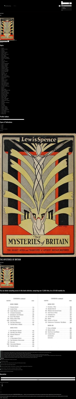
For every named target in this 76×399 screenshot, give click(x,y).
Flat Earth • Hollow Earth (5, 71)
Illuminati (3, 78)
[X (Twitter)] (1, 17)
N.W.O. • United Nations (4, 91)
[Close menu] (62, 1)
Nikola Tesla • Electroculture (5, 93)
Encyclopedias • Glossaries (5, 67)
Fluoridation (3, 72)
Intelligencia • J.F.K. (4, 80)
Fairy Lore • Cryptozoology (5, 69)
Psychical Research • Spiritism (5, 100)
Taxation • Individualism (5, 108)
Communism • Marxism (4, 61)
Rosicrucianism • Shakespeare (5, 102)
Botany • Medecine (4, 56)
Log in (62, 10)
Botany (2, 126)
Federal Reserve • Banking (5, 70)
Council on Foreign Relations (5, 63)
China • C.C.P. (3, 60)
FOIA (2, 127)
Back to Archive (6, 293)
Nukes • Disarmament (4, 96)
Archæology (3, 51)
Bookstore (3, 382)
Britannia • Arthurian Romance (6, 58)
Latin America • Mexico (4, 85)
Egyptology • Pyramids (4, 66)
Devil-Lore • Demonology (5, 64)
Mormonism (3, 87)
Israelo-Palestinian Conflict (5, 82)
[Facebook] (0, 17)
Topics (62, 4)
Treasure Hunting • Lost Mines (5, 111)
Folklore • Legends (4, 74)
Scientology (3, 104)
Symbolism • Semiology (5, 107)
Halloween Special (4, 77)
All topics (3, 48)
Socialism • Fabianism (4, 106)
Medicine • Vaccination (4, 128)
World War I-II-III (4, 113)
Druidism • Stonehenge (5, 65)
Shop (50, 352)
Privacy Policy (6, 382)
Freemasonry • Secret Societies (6, 76)
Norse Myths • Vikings (4, 94)
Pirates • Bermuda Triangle (5, 98)
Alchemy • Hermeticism (5, 49)
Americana (3, 50)
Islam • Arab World (4, 81)
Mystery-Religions (4, 89)
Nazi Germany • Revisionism (5, 92)
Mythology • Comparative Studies (6, 90)
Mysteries (3, 88)
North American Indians (5, 95)
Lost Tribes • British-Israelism (5, 86)
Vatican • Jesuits (4, 112)
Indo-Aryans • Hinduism (5, 79)
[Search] (70, 3)
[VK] (2, 17)
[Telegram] (3, 17)
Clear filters (1, 42)
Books (2, 125)
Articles (3, 124)
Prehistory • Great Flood (5, 99)
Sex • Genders (3, 105)
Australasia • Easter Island (5, 54)
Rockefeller (3, 101)
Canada (3, 59)
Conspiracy (3, 62)
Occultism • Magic (4, 97)
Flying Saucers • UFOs (4, 73)
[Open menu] (59, 6)
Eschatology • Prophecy (5, 68)
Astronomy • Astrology (4, 52)
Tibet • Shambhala (4, 110)
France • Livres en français (5, 75)
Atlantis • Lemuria (4, 53)
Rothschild (3, 103)
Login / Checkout (2, 293)
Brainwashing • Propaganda (5, 57)
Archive (1, 382)
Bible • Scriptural (4, 55)
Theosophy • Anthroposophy (5, 109)
